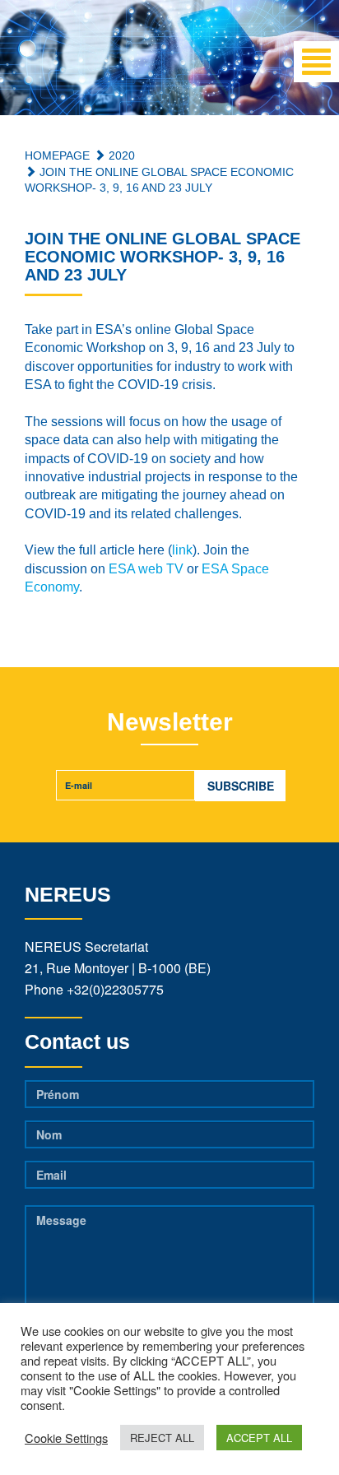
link (182, 550)
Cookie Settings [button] (66, 1438)
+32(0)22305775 (115, 989)
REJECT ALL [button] (162, 1437)
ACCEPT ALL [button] (259, 1437)
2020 (120, 155)
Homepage (57, 155)
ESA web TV (146, 569)
